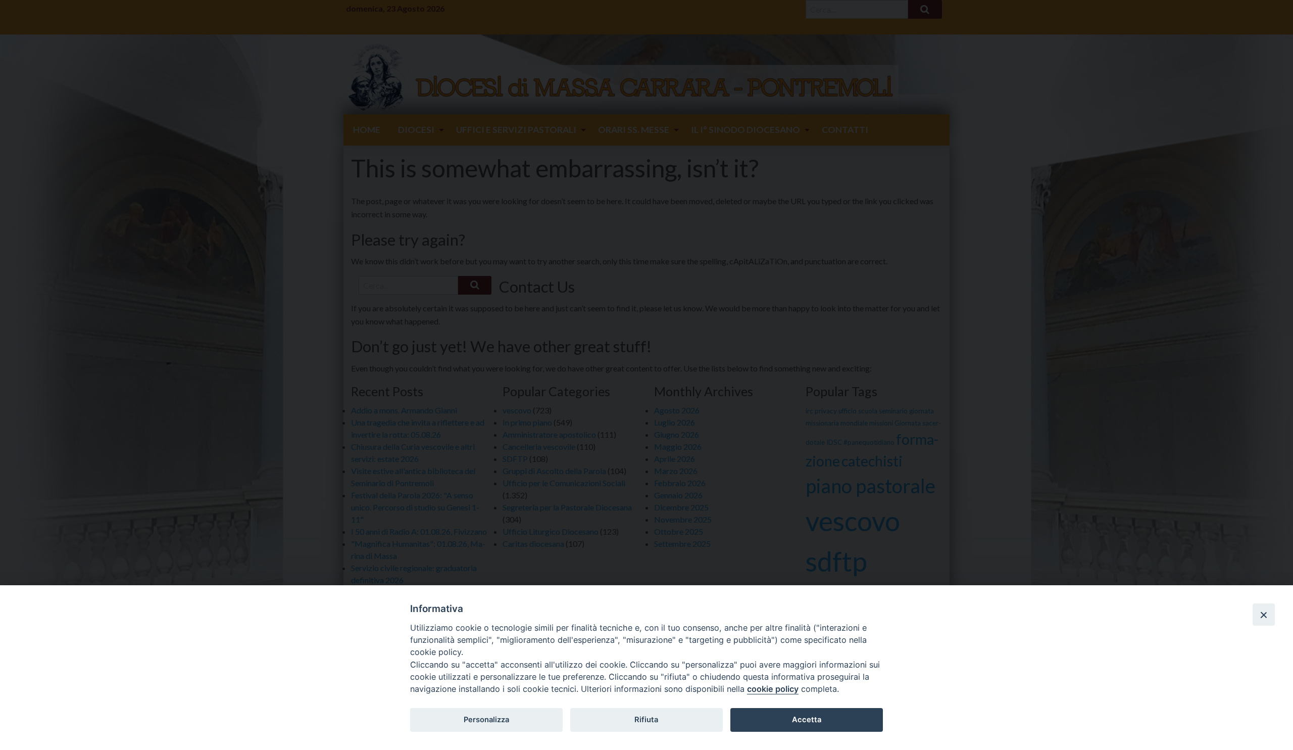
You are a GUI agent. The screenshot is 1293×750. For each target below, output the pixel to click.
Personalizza (486, 719)
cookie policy (773, 689)
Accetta (806, 719)
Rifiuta (646, 719)
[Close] (1264, 614)
